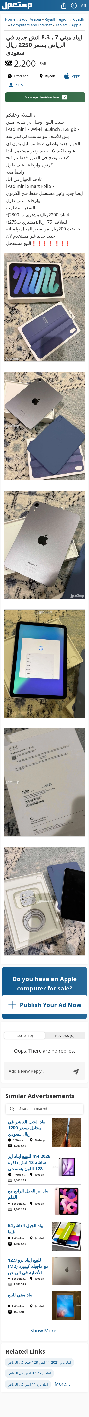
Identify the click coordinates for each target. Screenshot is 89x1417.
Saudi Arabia (30, 19)
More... (62, 1384)
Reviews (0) (65, 1035)
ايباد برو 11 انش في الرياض (28, 1384)
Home (10, 19)
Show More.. (44, 1330)
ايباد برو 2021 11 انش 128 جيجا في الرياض (39, 1362)
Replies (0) (24, 1035)
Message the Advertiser (42, 97)
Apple (76, 24)
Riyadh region (56, 19)
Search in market (33, 1108)
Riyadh (78, 19)
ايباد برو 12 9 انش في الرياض (29, 1373)
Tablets (61, 24)
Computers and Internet (31, 24)
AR (83, 5)
